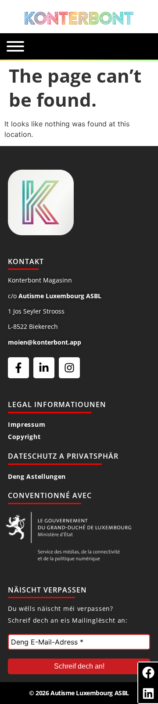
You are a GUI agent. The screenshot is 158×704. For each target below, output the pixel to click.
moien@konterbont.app (44, 342)
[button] (148, 672)
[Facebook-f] (18, 367)
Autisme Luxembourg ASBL (59, 296)
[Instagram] (69, 367)
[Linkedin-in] (43, 367)
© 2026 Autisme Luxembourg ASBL (79, 693)
